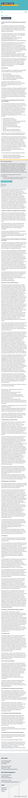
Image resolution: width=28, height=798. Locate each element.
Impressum (3, 185)
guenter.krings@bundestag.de (8, 37)
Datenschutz (3, 184)
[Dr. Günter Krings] (2, 15)
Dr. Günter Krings (7, 3)
